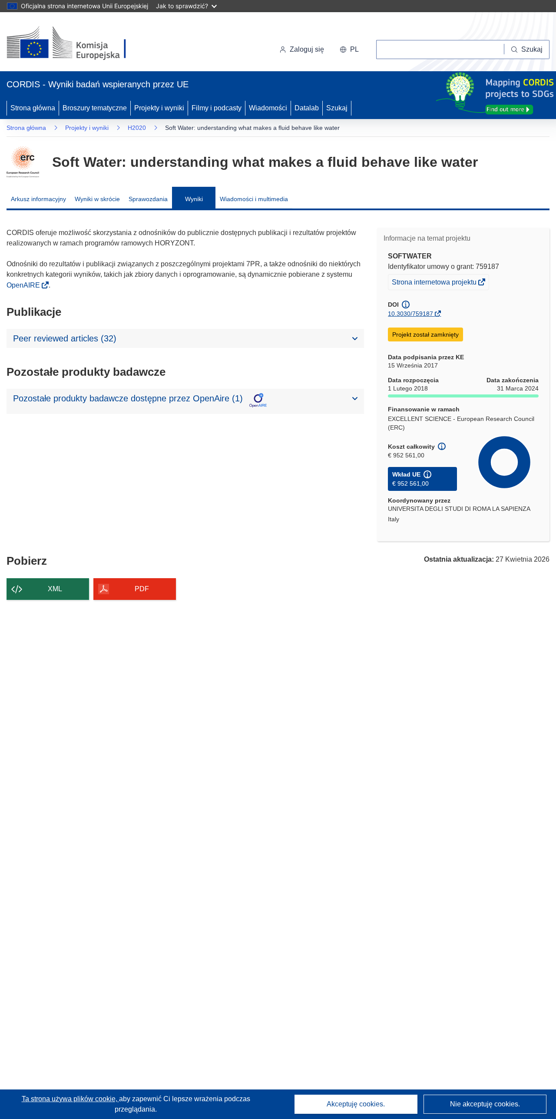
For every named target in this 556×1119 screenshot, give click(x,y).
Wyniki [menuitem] (194, 198)
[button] (349, 49)
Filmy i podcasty (217, 108)
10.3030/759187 (410, 313)
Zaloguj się (307, 49)
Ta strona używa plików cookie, (70, 1098)
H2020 (137, 127)
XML (55, 589)
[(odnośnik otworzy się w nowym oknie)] (77, 43)
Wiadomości (268, 108)
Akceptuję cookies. (356, 1104)
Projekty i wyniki (159, 108)
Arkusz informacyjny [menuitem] (38, 198)
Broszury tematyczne (95, 108)
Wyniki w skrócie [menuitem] (97, 198)
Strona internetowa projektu (434, 284)
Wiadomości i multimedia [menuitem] (254, 198)
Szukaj (337, 108)
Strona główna (32, 108)
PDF (142, 589)
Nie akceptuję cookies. (485, 1104)
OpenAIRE (24, 285)
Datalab (307, 108)
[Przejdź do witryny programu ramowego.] (23, 162)
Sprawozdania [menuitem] (148, 198)
